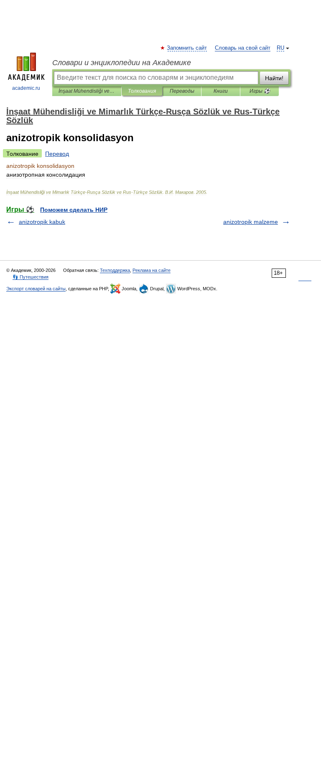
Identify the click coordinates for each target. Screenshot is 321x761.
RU (280, 48)
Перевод (57, 153)
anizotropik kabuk (42, 221)
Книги (221, 91)
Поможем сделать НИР (73, 209)
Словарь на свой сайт (242, 48)
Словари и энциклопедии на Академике (121, 62)
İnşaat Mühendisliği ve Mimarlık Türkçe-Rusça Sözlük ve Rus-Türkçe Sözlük (87, 91)
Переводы (182, 91)
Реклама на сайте (151, 270)
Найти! (274, 78)
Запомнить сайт (187, 48)
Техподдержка (115, 270)
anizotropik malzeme (250, 221)
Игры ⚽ (260, 91)
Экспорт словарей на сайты (36, 288)
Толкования (142, 91)
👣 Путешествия (30, 276)
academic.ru (26, 88)
